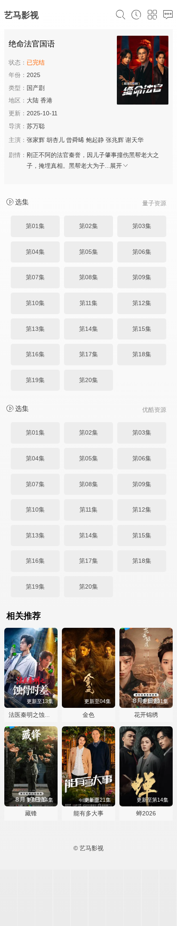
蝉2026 (146, 813)
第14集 (88, 328)
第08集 (88, 277)
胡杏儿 (55, 139)
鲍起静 (95, 139)
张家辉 (36, 139)
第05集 (88, 251)
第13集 (35, 328)
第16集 (35, 354)
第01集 (35, 225)
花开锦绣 (146, 714)
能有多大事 (88, 813)
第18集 (141, 354)
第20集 (88, 380)
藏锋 (31, 813)
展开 (116, 165)
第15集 (141, 328)
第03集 (141, 225)
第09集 (141, 277)
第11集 (88, 302)
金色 (88, 714)
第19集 (35, 380)
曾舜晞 (75, 139)
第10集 (35, 302)
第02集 (88, 225)
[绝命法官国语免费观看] (142, 71)
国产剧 (36, 87)
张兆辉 (115, 139)
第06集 (141, 251)
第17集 (88, 354)
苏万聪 (36, 126)
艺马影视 (21, 15)
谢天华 (134, 139)
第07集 (35, 277)
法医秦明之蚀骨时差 (36, 714)
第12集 (141, 302)
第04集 (35, 251)
